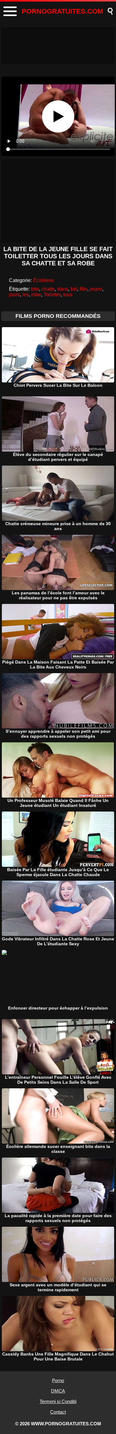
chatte (48, 289)
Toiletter (52, 294)
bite (35, 289)
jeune (96, 289)
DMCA (58, 1391)
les (25, 294)
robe (36, 294)
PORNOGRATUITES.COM (62, 11)
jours (14, 294)
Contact (58, 1412)
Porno (58, 1380)
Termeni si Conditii (58, 1401)
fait (74, 289)
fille (83, 289)
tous (67, 294)
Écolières (43, 280)
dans (62, 289)
